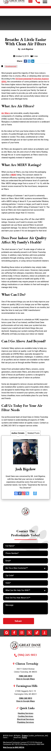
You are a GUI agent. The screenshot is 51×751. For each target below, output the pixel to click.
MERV (13, 175)
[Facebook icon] (20, 493)
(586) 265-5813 (27, 655)
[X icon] (27, 493)
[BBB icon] (35, 494)
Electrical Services (25, 719)
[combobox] (25, 568)
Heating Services (25, 713)
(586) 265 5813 (25, 698)
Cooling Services (25, 716)
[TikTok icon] (31, 493)
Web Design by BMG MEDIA (13, 747)
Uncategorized (10, 66)
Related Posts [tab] (33, 433)
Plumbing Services (25, 722)
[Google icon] (16, 493)
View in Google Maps (25, 679)
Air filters (5, 113)
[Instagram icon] (23, 493)
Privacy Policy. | (25, 737)
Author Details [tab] (18, 433)
